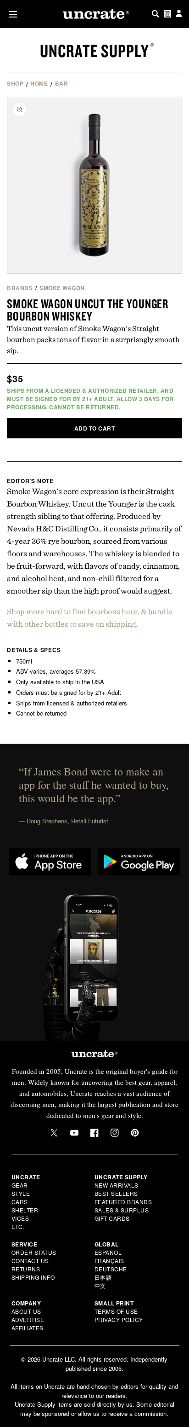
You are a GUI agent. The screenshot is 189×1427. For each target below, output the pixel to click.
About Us (26, 1311)
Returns (25, 1269)
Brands (20, 288)
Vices (20, 1218)
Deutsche (110, 1269)
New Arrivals (116, 1185)
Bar (61, 83)
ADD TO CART (94, 428)
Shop (15, 83)
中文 (100, 1285)
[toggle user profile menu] (179, 14)
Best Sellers (116, 1193)
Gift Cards (112, 1218)
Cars (19, 1202)
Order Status (33, 1252)
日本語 (103, 1277)
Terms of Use (116, 1311)
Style (20, 1193)
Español (108, 1252)
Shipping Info (33, 1277)
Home (39, 83)
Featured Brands (123, 1202)
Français (109, 1260)
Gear (19, 1185)
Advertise (27, 1319)
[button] (11, 14)
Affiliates (27, 1328)
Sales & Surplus (121, 1210)
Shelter (25, 1210)
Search (155, 13)
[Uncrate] (94, 14)
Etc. (17, 1226)
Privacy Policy (118, 1319)
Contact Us (30, 1260)
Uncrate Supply (94, 51)
